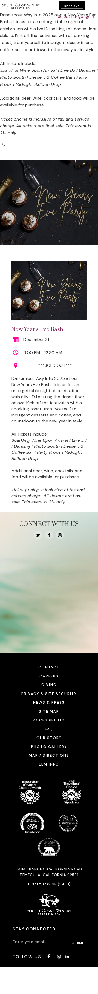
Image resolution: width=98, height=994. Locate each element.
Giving (49, 685)
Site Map (49, 711)
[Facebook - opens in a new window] (49, 535)
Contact (49, 667)
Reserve (72, 6)
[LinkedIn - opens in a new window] (67, 957)
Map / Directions (49, 755)
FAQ (49, 729)
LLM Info (49, 764)
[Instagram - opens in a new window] (60, 535)
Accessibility (49, 720)
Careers (49, 676)
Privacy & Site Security (49, 694)
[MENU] (92, 6)
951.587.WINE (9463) (51, 884)
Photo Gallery (49, 746)
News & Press (49, 702)
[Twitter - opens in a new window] (38, 535)
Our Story (49, 738)
